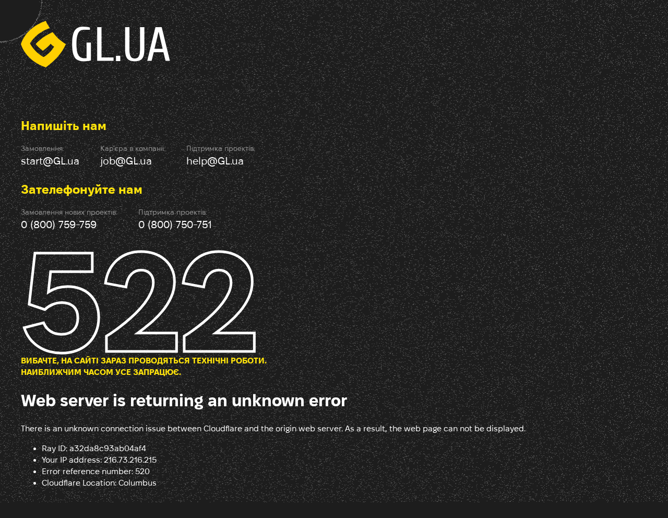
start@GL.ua (50, 161)
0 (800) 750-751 (175, 224)
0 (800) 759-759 (59, 224)
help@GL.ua (215, 161)
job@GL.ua (126, 161)
